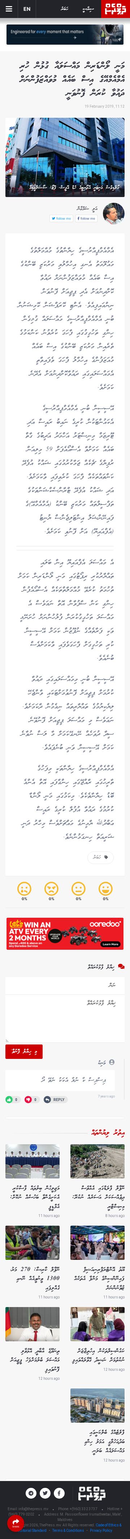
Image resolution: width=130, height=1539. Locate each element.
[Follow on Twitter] (45, 1493)
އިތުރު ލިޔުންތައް (108, 1133)
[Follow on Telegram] (31, 1493)
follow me (87, 218)
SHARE (16, 1526)
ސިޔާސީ (88, 9)
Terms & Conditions (68, 1531)
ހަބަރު (64, 9)
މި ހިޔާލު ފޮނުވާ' (24, 1051)
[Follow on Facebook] (59, 1493)
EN (26, 9)
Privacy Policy (101, 1531)
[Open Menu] (9, 9)
